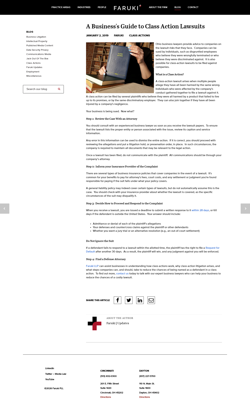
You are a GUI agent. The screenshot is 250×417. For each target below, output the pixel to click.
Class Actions (139, 35)
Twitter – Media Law (55, 374)
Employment (32, 72)
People (102, 7)
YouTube (49, 379)
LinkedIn (140, 300)
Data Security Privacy (37, 50)
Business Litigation (36, 37)
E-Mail (151, 300)
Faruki (119, 35)
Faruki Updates (34, 67)
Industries (84, 7)
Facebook (117, 300)
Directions (105, 397)
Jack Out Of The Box (37, 58)
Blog (177, 7)
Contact (193, 7)
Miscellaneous (33, 76)
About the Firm (158, 7)
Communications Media (38, 54)
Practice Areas (61, 7)
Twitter (128, 300)
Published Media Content (39, 45)
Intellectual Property (36, 41)
